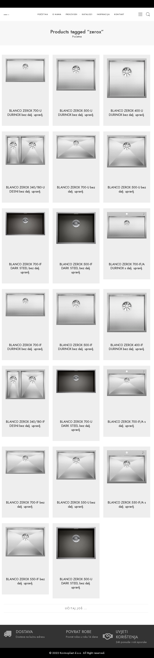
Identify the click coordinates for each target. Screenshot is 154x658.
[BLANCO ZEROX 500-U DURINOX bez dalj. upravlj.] (76, 81)
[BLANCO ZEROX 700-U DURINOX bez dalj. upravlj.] (25, 81)
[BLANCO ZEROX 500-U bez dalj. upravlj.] (126, 158)
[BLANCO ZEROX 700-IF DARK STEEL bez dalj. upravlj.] (25, 235)
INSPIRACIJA (103, 14)
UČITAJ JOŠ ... (76, 608)
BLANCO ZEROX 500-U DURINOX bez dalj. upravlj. (76, 112)
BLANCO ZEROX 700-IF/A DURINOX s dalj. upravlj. (127, 266)
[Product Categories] (140, 14)
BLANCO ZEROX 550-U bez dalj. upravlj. (76, 504)
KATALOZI (87, 14)
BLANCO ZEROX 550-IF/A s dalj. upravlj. (127, 504)
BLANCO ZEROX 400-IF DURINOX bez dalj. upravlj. (127, 347)
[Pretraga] (148, 14)
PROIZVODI (71, 14)
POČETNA (43, 14)
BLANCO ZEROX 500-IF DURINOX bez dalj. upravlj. (76, 347)
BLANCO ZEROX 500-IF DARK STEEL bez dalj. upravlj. (76, 268)
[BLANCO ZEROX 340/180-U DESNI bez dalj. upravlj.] (25, 158)
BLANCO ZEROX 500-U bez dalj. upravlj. (127, 189)
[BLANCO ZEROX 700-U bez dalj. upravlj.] (76, 158)
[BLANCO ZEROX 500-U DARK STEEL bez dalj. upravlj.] (76, 550)
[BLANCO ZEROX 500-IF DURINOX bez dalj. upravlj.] (76, 316)
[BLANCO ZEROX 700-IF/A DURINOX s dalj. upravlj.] (126, 235)
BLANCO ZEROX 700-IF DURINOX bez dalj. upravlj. (25, 347)
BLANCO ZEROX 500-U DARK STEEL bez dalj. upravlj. (76, 583)
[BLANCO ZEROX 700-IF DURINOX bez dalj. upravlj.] (25, 316)
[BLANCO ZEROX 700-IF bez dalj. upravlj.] (25, 473)
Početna (77, 36)
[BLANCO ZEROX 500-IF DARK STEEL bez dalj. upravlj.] (76, 235)
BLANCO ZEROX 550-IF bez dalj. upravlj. (25, 581)
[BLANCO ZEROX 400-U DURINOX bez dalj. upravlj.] (126, 81)
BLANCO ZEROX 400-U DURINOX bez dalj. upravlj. (127, 112)
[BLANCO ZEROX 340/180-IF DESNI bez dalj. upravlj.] (25, 392)
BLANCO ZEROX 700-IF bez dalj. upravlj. (25, 504)
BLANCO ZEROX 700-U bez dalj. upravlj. (76, 189)
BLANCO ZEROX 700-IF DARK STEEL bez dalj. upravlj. (25, 268)
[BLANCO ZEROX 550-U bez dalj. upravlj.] (76, 473)
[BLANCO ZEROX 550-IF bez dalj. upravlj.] (25, 550)
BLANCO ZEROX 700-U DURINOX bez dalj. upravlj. (25, 112)
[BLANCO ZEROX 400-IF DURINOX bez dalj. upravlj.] (126, 316)
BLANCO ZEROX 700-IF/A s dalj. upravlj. (127, 423)
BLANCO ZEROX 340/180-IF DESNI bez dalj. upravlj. (25, 423)
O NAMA (56, 14)
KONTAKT (119, 14)
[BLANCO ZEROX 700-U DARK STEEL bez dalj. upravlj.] (76, 392)
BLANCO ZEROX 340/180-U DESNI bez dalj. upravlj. (25, 189)
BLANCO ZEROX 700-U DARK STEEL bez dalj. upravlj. (76, 425)
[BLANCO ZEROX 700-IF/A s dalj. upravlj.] (126, 392)
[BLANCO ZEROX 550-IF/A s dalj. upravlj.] (126, 473)
